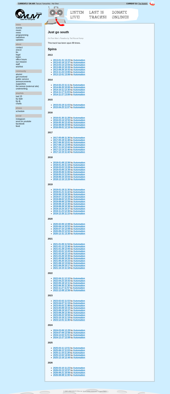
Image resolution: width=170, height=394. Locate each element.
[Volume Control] (60, 13)
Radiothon (20, 37)
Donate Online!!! (120, 15)
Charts (19, 103)
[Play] (53, 13)
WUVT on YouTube (23, 121)
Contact (19, 47)
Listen (18, 57)
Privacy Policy (102, 391)
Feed (18, 126)
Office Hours (21, 59)
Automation (79, 60)
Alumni (19, 74)
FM (17, 52)
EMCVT (18, 50)
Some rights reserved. (90, 391)
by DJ (18, 101)
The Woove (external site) (27, 86)
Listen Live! (77, 15)
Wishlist (19, 66)
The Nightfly (143, 4)
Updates (19, 40)
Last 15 (19, 96)
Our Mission (21, 62)
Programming (22, 35)
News (18, 32)
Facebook (20, 124)
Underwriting (21, 89)
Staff (18, 64)
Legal (18, 55)
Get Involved (21, 77)
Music (18, 30)
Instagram (20, 119)
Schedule (20, 111)
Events (19, 28)
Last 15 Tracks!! (98, 15)
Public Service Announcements (23, 80)
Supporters (21, 84)
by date (19, 99)
